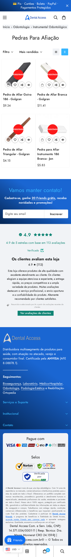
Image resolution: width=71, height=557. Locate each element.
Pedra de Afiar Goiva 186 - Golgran (17, 96)
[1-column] (56, 52)
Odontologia (11, 388)
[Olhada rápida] (28, 85)
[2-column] (64, 52)
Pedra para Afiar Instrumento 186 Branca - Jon (48, 154)
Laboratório (30, 383)
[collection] (27, 551)
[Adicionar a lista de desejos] (15, 85)
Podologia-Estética (32, 388)
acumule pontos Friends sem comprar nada (25, 519)
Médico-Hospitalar (50, 383)
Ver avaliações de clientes (35, 313)
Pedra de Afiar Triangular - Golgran (16, 151)
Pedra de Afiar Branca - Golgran (52, 96)
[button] (63, 17)
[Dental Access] (35, 17)
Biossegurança (12, 383)
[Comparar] (22, 85)
